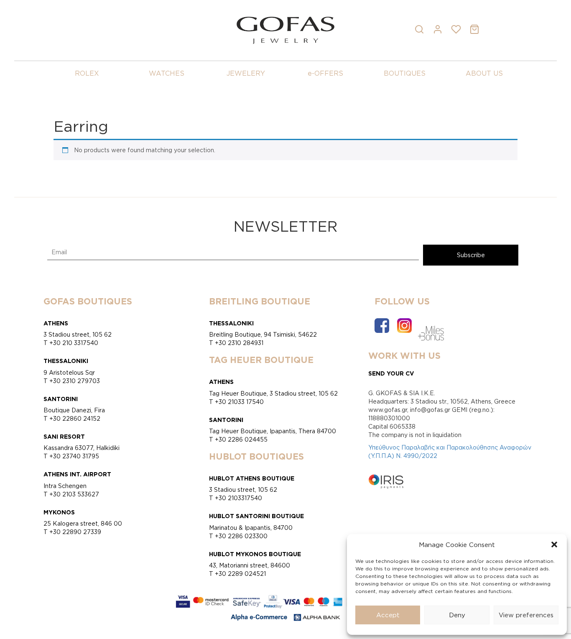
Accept (388, 615)
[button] (554, 544)
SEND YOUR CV (391, 373)
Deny (457, 615)
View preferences (526, 615)
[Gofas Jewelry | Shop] (285, 29)
